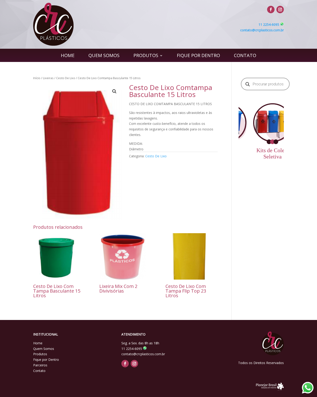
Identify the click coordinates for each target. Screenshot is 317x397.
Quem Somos (43, 348)
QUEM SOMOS (104, 56)
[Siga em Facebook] (271, 9)
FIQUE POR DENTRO (198, 56)
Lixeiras (48, 78)
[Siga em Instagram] (280, 9)
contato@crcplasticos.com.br (262, 30)
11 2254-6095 (269, 24)
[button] (114, 91)
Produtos (40, 354)
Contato (39, 370)
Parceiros (40, 365)
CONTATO (245, 56)
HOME (67, 56)
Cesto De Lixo (65, 78)
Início (36, 78)
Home (37, 343)
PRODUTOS (145, 56)
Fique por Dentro (46, 359)
